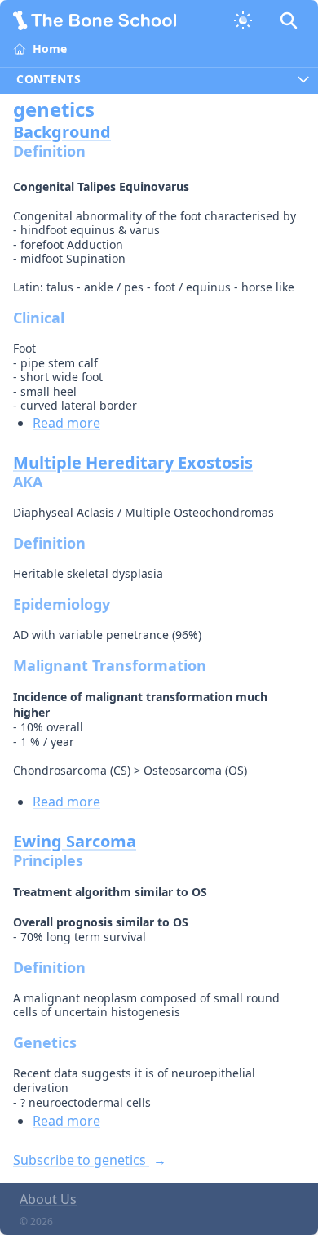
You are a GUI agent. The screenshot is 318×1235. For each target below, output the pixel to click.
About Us (48, 1199)
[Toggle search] (288, 20)
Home (50, 48)
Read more (66, 423)
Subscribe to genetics (81, 1160)
